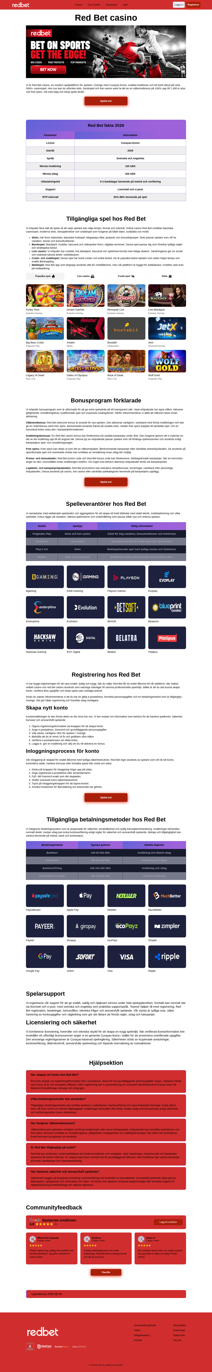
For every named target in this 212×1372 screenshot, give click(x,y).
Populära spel (42, 276)
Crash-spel (124, 276)
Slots (164, 276)
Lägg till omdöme (168, 1222)
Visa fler (106, 1272)
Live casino (83, 276)
